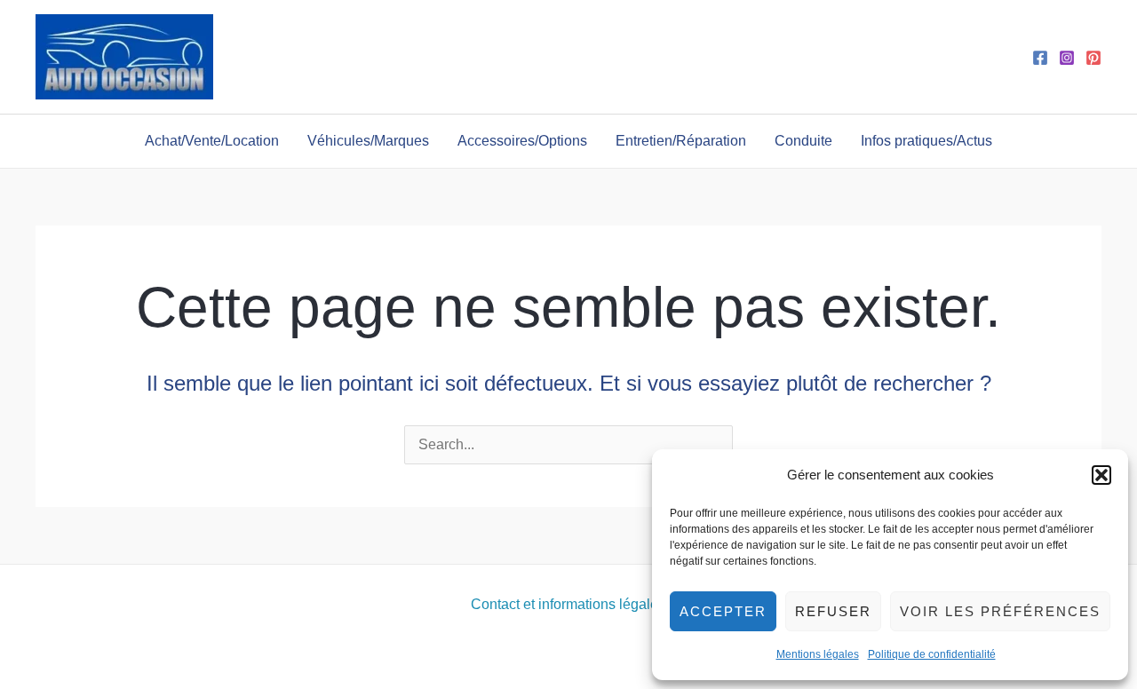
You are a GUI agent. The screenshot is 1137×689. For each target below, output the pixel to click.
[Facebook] (1040, 58)
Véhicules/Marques (368, 140)
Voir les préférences (1000, 611)
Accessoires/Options (522, 140)
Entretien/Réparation (681, 140)
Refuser (833, 611)
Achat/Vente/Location (212, 140)
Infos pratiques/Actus (926, 140)
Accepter (723, 611)
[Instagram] (1067, 58)
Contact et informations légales (568, 604)
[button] (1101, 475)
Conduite (803, 140)
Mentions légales (817, 654)
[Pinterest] (1093, 58)
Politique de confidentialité (932, 654)
